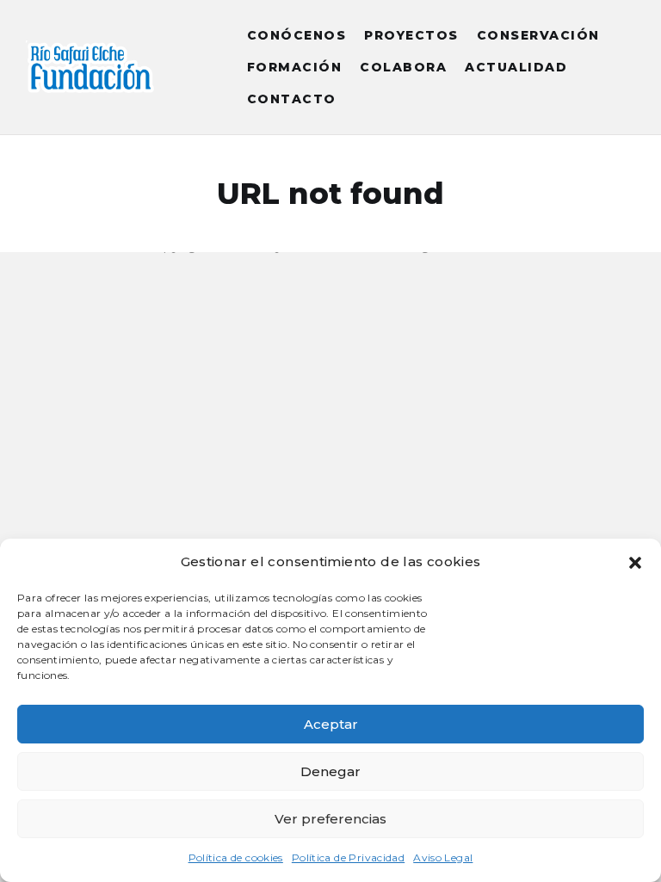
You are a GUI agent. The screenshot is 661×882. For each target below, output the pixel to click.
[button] (635, 562)
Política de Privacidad (348, 857)
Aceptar (331, 724)
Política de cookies (235, 857)
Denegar (330, 771)
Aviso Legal (443, 857)
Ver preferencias (330, 819)
